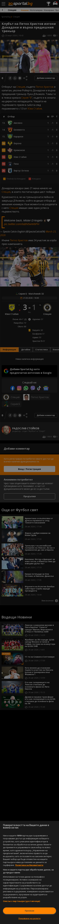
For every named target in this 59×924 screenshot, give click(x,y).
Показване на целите (29, 918)
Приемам (29, 910)
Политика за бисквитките (29, 865)
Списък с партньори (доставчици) (21, 901)
